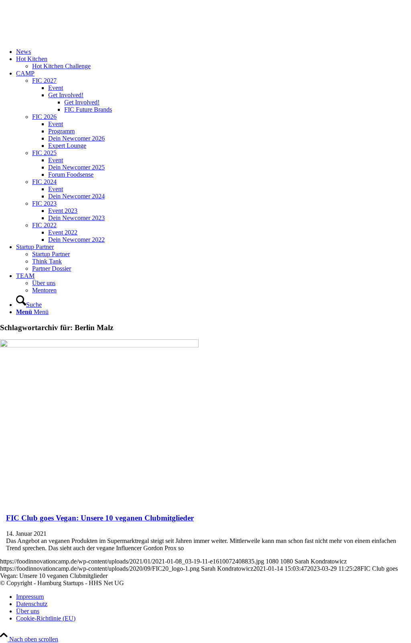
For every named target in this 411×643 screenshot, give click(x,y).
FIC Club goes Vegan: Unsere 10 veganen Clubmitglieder (100, 518)
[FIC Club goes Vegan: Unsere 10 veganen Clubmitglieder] (99, 345)
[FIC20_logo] (60, 38)
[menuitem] (213, 51)
